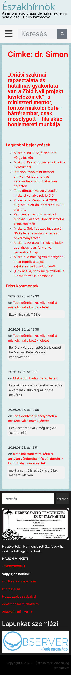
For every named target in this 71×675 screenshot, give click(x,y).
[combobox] (28, 498)
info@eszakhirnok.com (19, 581)
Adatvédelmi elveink (17, 612)
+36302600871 (13, 566)
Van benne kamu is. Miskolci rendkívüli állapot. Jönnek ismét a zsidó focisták (39, 219)
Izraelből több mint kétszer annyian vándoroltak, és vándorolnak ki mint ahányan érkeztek (35, 458)
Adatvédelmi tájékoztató (20, 604)
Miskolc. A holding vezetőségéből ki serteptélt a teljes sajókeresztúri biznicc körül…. (39, 261)
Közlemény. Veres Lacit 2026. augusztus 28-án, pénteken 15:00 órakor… (39, 205)
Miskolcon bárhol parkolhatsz (35, 378)
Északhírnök (28, 6)
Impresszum (11, 589)
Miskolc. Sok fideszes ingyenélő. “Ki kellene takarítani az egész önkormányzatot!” (38, 233)
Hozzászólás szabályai (19, 596)
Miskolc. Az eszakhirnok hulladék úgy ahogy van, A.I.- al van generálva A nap (38, 247)
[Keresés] (62, 34)
